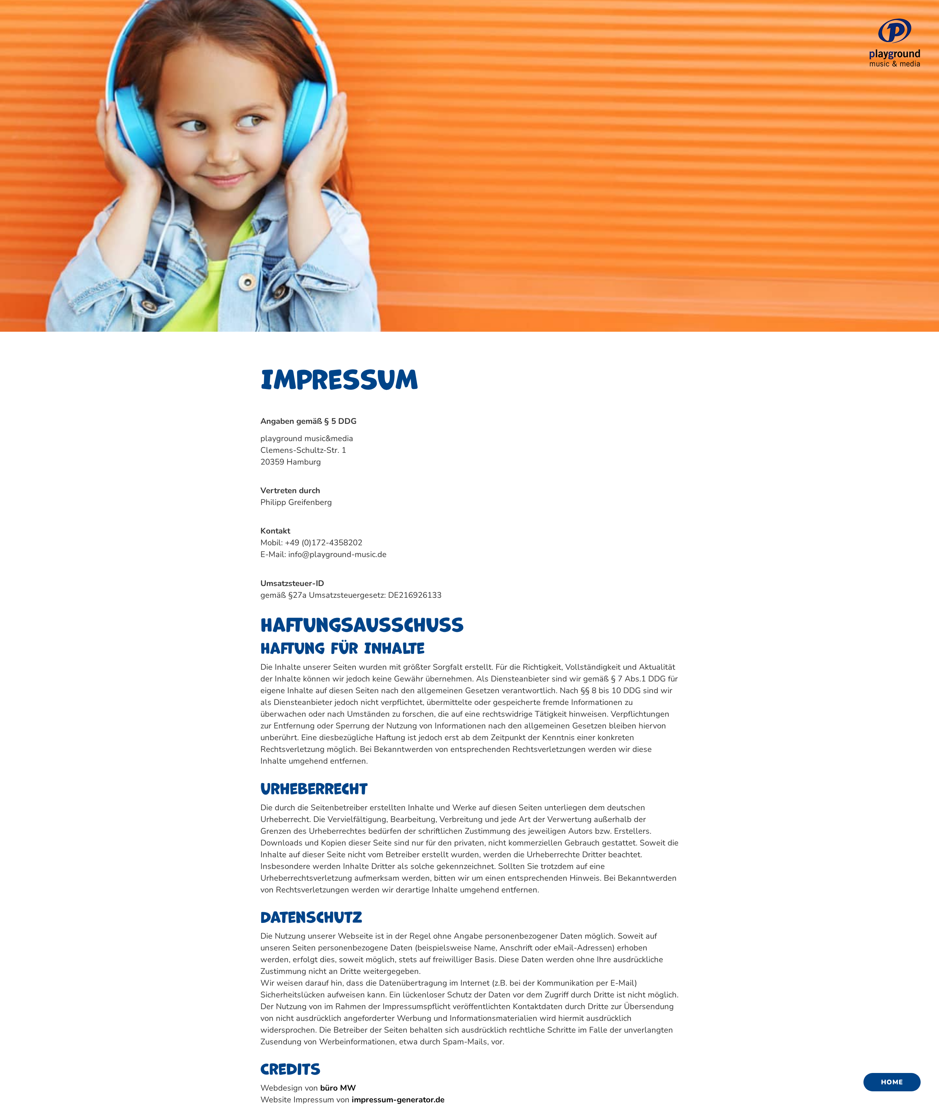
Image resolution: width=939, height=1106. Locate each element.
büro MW (338, 1088)
